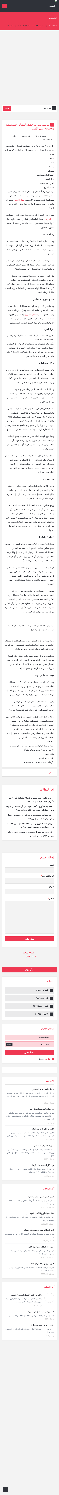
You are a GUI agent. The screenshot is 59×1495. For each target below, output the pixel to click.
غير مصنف (26, 136)
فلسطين (50, 170)
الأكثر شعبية (49, 1081)
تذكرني (47, 1059)
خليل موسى (49, 754)
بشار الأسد (49, 179)
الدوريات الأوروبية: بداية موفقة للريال (39, 1230)
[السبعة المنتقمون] (51, 11)
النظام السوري (31, 314)
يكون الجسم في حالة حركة (43, 1145)
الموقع (51, 886)
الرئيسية (54, 25)
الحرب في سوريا (47, 183)
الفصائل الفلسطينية (45, 174)
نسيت (9, 1044)
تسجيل (41, 1059)
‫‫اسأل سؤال (29, 969)
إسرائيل (47, 219)
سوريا (51, 166)
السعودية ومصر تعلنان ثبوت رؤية (41, 1311)
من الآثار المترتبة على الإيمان (42, 1165)
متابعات (51, 158)
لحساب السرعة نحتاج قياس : (42, 1089)
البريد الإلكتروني (47, 876)
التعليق (51, 898)
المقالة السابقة (29, 952)
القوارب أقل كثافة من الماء (43, 1128)
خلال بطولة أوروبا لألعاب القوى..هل (40, 1213)
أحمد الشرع (49, 187)
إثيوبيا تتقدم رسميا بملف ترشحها (41, 1196)
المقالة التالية (30, 956)
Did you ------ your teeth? (42, 1325)
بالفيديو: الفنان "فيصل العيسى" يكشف (26, 1294)
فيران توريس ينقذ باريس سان (42, 1263)
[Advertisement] (29, 69)
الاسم (51, 865)
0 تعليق (14, 136)
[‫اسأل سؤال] (5, 1489)
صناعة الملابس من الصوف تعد (42, 1109)
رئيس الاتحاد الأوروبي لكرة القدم (41, 1246)
